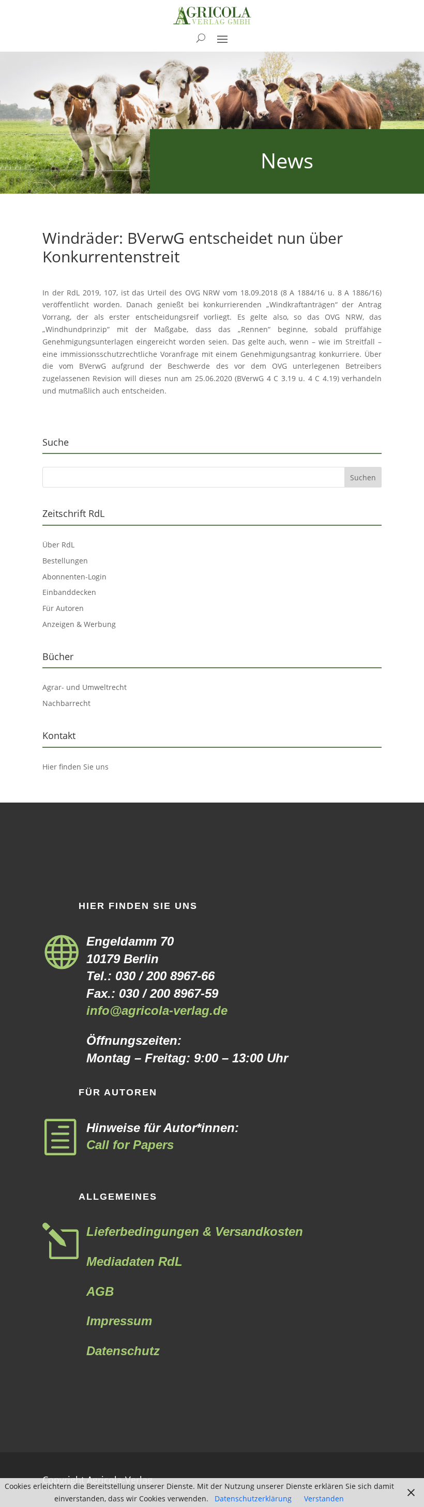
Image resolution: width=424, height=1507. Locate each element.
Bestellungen (65, 561)
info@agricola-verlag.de (157, 1010)
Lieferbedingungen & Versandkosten (194, 1231)
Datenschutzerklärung (253, 1498)
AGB (100, 1291)
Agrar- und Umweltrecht (84, 687)
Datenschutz (123, 1351)
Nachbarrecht (66, 703)
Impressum (119, 1321)
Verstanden (324, 1498)
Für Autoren (63, 608)
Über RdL (58, 545)
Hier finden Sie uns (75, 767)
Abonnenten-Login (74, 577)
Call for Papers (130, 1145)
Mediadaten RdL (134, 1261)
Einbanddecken (69, 592)
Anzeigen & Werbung (79, 624)
